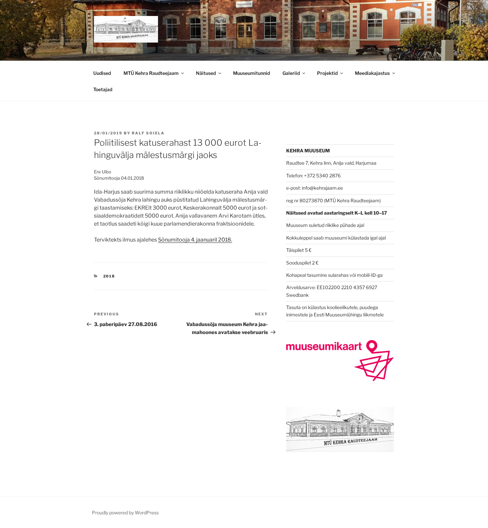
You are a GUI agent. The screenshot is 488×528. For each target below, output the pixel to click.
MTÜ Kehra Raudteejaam (151, 73)
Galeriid (291, 73)
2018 (109, 276)
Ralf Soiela (148, 133)
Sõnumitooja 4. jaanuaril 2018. (195, 240)
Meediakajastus (372, 73)
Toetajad (102, 89)
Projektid (327, 73)
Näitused (206, 73)
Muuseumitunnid (251, 73)
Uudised (102, 73)
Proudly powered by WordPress (125, 512)
